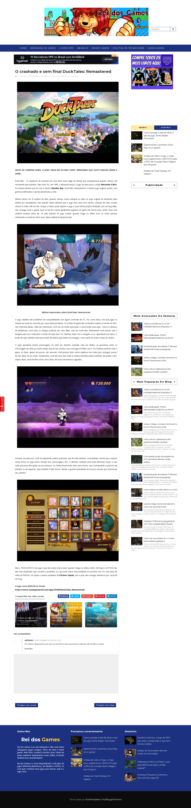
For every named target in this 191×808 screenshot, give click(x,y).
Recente (142, 128)
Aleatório (166, 128)
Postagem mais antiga (105, 705)
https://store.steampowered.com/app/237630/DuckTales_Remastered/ (50, 590)
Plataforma (65, 76)
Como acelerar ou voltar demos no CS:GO (160, 490)
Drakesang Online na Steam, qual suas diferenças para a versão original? (153, 765)
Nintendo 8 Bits (109, 184)
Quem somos (156, 48)
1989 (53, 76)
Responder (29, 648)
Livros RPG (66, 48)
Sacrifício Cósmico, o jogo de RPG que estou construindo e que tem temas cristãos (153, 740)
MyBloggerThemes (112, 799)
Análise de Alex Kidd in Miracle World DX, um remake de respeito (63, 618)
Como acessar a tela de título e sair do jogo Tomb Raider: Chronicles (159, 135)
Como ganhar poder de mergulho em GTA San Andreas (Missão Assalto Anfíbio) (159, 459)
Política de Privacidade (129, 48)
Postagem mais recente (26, 705)
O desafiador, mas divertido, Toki (100, 619)
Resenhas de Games (43, 48)
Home (23, 48)
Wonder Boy (57, 188)
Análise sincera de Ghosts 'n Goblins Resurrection (30, 619)
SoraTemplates (93, 799)
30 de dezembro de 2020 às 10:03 (47, 640)
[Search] (173, 29)
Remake (74, 76)
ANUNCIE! (83, 48)
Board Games (100, 48)
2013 (58, 76)
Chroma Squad (66, 575)
